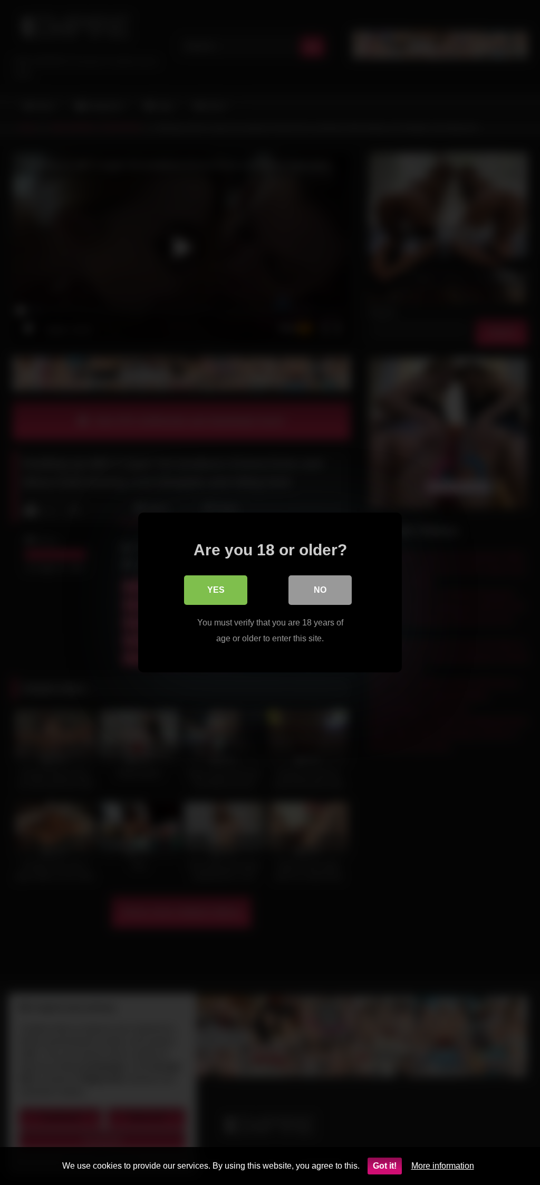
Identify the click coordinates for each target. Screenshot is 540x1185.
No (320, 589)
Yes (216, 589)
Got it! (385, 1165)
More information (442, 1165)
